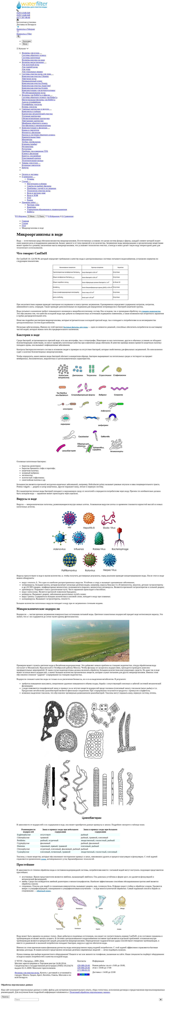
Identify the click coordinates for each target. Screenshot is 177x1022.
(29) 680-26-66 (83, 965)
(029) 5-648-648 (23, 15)
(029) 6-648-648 (23, 13)
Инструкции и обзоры (37, 184)
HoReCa (30, 212)
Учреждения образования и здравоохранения (47, 209)
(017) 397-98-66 (23, 17)
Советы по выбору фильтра (39, 186)
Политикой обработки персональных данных (90, 992)
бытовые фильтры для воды (75, 327)
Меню (25, 44)
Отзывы (30, 179)
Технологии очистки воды (38, 191)
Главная (25, 221)
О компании (27, 177)
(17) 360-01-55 (83, 970)
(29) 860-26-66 (83, 968)
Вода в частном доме (36, 193)
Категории (27, 41)
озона (43, 859)
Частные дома (33, 205)
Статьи (25, 181)
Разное (30, 200)
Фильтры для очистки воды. (27, 973)
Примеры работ (29, 202)
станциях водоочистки (150, 311)
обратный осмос (44, 891)
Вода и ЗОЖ (32, 195)
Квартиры (31, 207)
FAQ (29, 198)
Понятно (5, 997)
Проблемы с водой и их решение (41, 188)
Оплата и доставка (30, 174)
